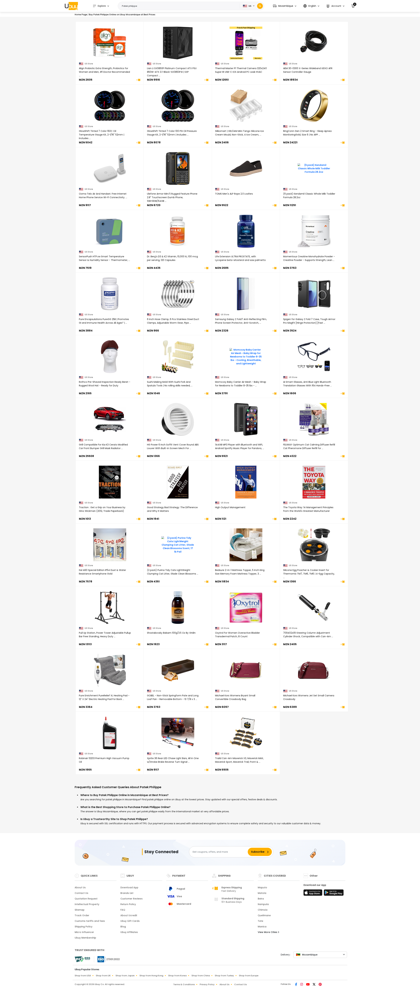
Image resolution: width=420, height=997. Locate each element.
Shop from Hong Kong (151, 975)
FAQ (122, 909)
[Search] (260, 6)
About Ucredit (128, 915)
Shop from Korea (177, 975)
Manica (262, 926)
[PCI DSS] (82, 959)
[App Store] (313, 893)
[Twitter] (314, 984)
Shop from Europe (248, 975)
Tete (260, 921)
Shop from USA (83, 975)
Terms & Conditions (184, 984)
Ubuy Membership (85, 937)
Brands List (126, 893)
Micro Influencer (84, 932)
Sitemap (79, 909)
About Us (80, 887)
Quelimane (264, 915)
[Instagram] (302, 984)
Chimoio (263, 909)
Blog (123, 926)
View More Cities (268, 932)
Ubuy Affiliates (129, 932)
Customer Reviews (131, 898)
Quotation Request (86, 898)
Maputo (262, 887)
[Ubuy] (71, 5)
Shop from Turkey (224, 975)
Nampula (263, 904)
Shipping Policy (83, 926)
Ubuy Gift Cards (130, 921)
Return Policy (128, 904)
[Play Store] (334, 893)
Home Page (81, 14)
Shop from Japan (125, 975)
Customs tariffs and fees (90, 921)
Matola (262, 893)
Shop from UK (103, 975)
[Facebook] (296, 984)
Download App (129, 887)
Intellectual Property (87, 904)
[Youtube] (308, 984)
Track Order (82, 915)
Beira (261, 898)
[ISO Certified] (107, 959)
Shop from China (200, 975)
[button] (284, 6)
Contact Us (81, 893)
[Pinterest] (320, 984)
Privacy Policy (207, 984)
